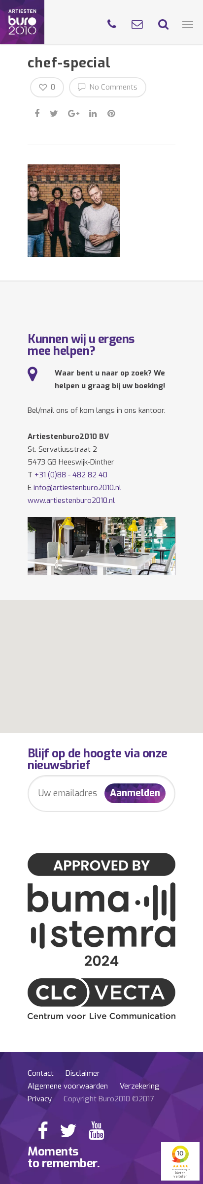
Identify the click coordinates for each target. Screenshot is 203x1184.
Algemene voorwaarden (68, 1086)
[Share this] (37, 112)
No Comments (112, 87)
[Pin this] (112, 112)
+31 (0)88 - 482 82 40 (70, 475)
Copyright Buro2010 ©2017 (109, 1099)
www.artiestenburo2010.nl (71, 500)
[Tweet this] (54, 112)
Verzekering (140, 1086)
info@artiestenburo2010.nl (77, 488)
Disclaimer (83, 1073)
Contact (41, 1073)
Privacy (40, 1099)
